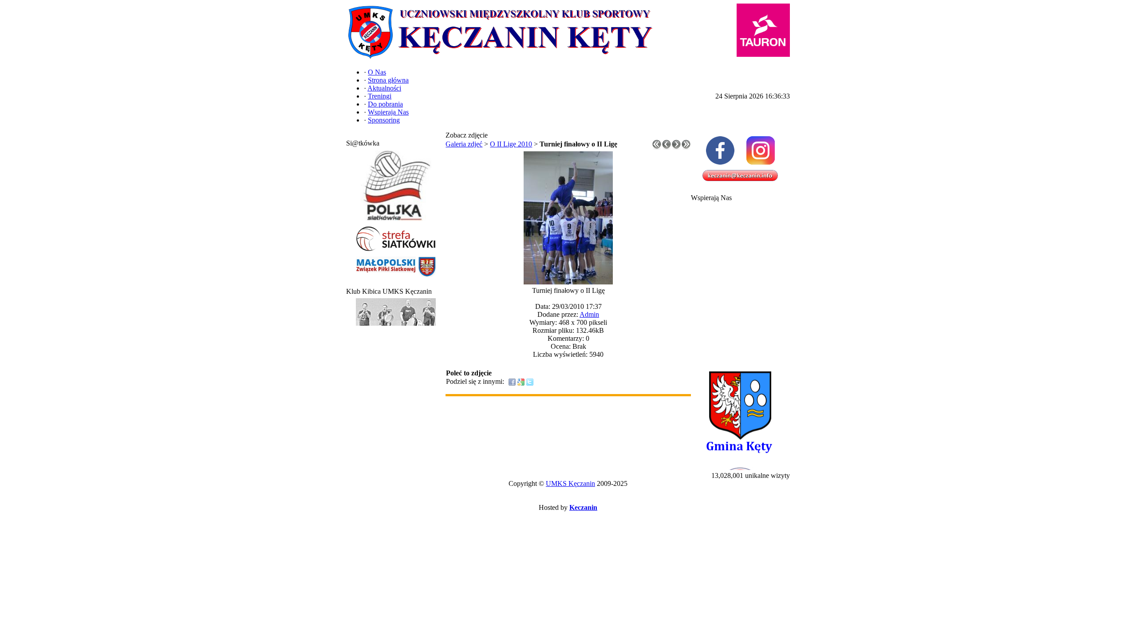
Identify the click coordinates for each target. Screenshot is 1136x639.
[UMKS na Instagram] (760, 150)
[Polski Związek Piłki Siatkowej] (395, 221)
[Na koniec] (686, 146)
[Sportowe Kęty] (396, 326)
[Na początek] (657, 146)
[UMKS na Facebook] (720, 150)
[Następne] (676, 146)
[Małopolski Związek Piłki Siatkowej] (396, 277)
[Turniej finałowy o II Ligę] (568, 282)
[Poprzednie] (666, 146)
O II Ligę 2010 (511, 144)
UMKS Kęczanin (570, 483)
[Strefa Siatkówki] (396, 251)
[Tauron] (763, 30)
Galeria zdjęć (464, 144)
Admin (589, 314)
